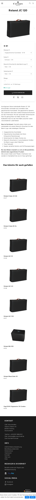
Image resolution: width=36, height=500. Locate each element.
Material (6, 50)
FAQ (6, 459)
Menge (6, 78)
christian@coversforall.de (16, 436)
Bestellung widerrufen (12, 449)
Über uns (7, 457)
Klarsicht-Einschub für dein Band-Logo (15, 64)
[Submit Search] (30, 3)
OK (27, 497)
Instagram (10, 484)
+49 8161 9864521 (16, 434)
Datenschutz (9, 451)
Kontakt (7, 455)
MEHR (32, 497)
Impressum (8, 453)
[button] (2, 3)
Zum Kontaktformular (11, 438)
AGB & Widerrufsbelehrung (13, 447)
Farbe (5, 57)
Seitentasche (8, 71)
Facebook (10, 482)
